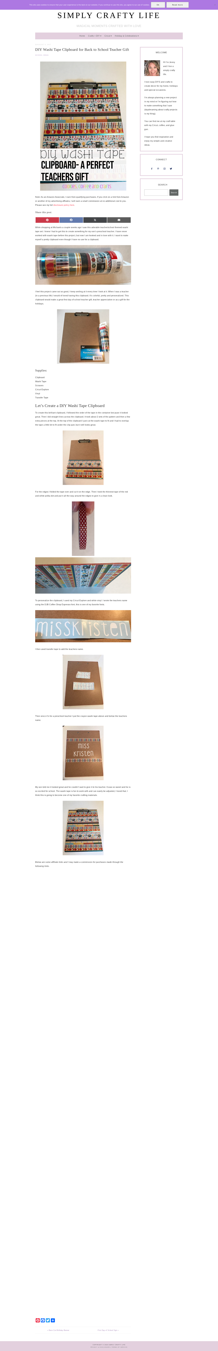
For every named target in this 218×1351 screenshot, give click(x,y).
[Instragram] (164, 169)
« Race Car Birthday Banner (58, 1330)
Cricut (107, 36)
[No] (215, 5)
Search (162, 185)
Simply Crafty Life (109, 15)
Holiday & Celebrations (126, 36)
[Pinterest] (158, 169)
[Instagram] (171, 165)
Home (82, 36)
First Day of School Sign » (108, 1330)
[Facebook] (152, 169)
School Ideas (42, 55)
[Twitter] (171, 169)
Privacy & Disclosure (100, 1347)
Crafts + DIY (94, 36)
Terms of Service (119, 1347)
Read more (177, 5)
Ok (158, 5)
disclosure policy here (63, 205)
